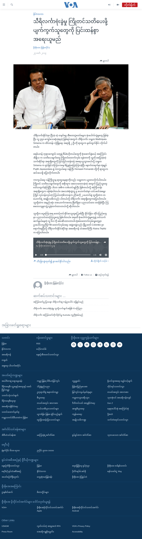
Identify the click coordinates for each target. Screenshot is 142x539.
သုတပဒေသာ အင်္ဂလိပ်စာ (117, 435)
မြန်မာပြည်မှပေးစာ (79, 386)
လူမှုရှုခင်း (76, 381)
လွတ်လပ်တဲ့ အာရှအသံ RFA (48, 526)
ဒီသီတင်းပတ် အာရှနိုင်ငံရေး (83, 403)
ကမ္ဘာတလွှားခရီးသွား (80, 397)
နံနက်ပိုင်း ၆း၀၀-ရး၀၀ (11, 450)
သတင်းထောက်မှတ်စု (10, 412)
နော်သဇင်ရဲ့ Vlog (114, 471)
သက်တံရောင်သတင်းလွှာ (117, 419)
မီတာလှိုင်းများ (43, 492)
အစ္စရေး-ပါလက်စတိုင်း (11, 365)
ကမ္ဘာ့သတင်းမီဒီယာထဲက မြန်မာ (15, 417)
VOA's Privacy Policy (81, 526)
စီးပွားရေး (41, 397)
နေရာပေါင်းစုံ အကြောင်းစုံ (118, 409)
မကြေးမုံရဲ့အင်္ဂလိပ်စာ (46, 435)
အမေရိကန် (6, 354)
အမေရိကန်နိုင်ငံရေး (10, 406)
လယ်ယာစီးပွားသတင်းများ (48, 409)
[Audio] (109, 5)
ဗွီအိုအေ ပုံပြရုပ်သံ (79, 477)
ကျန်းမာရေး (77, 414)
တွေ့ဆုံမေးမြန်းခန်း (44, 477)
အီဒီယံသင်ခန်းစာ (9, 435)
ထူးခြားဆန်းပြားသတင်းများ (48, 419)
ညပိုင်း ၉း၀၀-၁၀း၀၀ (45, 450)
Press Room (7, 532)
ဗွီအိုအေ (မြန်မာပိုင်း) (41, 47)
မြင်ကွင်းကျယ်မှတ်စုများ (82, 392)
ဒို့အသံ (110, 414)
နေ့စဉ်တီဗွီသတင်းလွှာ (10, 466)
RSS (38, 343)
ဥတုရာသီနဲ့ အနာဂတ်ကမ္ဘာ (47, 392)
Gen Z (110, 403)
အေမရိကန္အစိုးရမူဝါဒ (45, 532)
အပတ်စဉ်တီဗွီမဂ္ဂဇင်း (10, 477)
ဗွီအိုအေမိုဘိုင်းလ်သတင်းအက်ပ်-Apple (50, 509)
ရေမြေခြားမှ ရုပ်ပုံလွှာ (81, 466)
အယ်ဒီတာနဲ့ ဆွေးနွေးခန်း (12, 381)
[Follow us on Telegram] (100, 344)
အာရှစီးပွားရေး (78, 409)
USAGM (5, 526)
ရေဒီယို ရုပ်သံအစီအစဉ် (11, 471)
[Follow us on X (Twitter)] (80, 344)
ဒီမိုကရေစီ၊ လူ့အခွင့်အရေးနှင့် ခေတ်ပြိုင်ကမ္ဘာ (16, 388)
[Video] (118, 5)
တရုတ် (4, 360)
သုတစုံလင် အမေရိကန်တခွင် (119, 397)
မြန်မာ (4, 343)
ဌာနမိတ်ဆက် (7, 492)
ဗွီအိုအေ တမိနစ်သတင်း (117, 466)
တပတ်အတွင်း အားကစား (47, 403)
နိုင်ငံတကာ (38, 14)
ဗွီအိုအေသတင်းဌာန (47, 246)
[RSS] (106, 344)
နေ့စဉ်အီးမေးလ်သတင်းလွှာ (47, 354)
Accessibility (77, 532)
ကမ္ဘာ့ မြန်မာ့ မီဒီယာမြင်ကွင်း (48, 381)
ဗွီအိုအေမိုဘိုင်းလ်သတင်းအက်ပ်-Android (85, 509)
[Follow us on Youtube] (86, 344)
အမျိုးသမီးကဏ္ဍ (79, 419)
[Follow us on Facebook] (73, 344)
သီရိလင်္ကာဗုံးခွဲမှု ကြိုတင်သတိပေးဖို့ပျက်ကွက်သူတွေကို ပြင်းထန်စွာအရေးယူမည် (74, 242)
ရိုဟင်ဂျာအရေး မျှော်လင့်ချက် (119, 381)
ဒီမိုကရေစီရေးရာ (9, 401)
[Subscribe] (119, 344)
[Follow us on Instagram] (93, 344)
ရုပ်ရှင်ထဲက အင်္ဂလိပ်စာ (81, 435)
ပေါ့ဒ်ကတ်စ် (41, 349)
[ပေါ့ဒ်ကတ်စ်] (113, 344)
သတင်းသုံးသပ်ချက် (10, 395)
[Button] (104, 61)
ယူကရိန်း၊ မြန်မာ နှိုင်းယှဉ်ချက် (49, 414)
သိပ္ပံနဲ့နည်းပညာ (43, 386)
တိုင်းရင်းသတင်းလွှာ (115, 386)
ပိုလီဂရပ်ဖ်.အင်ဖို (79, 471)
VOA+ (4, 507)
